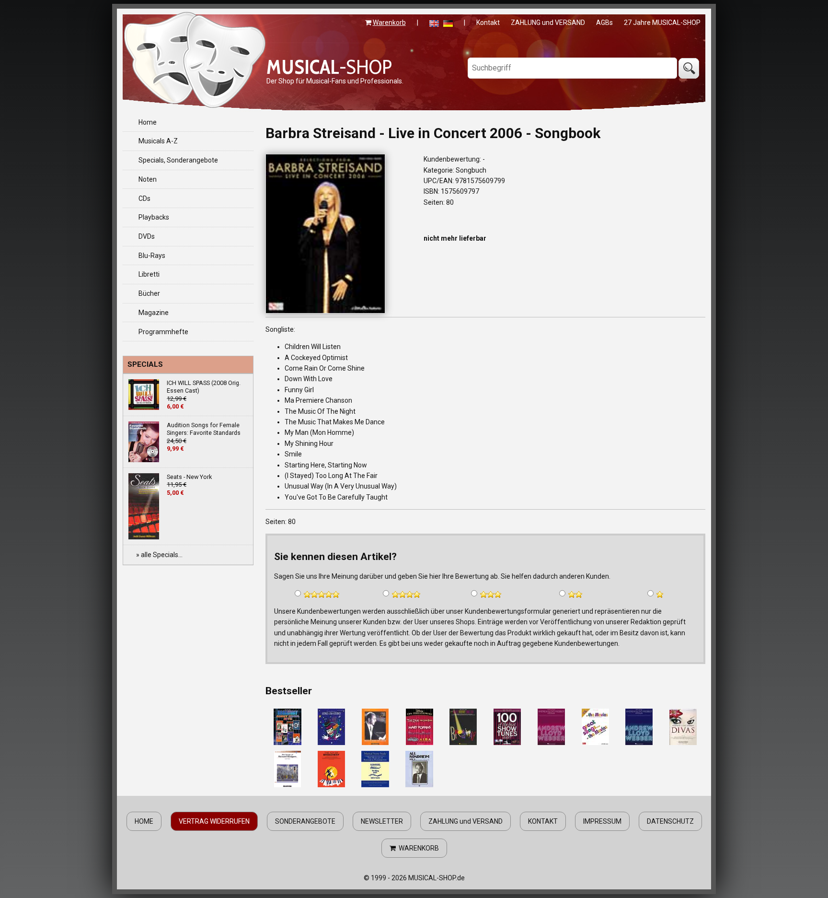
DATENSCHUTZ (670, 821)
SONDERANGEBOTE (305, 821)
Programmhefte (163, 332)
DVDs (146, 236)
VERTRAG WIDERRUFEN (214, 821)
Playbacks (153, 217)
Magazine (153, 312)
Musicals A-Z (158, 141)
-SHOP (329, 66)
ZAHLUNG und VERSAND (548, 22)
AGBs (604, 22)
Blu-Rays (151, 255)
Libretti (149, 274)
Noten (147, 179)
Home (147, 122)
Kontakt (488, 22)
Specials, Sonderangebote (178, 160)
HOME (144, 821)
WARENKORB (417, 848)
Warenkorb (389, 22)
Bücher (149, 293)
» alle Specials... (159, 555)
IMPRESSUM (602, 821)
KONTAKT (543, 821)
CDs (144, 198)
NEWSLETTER (382, 821)
